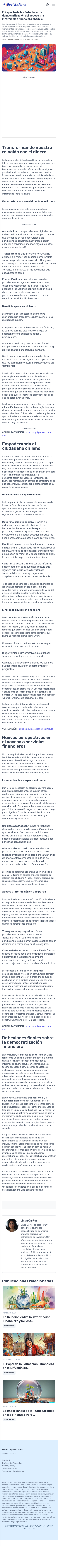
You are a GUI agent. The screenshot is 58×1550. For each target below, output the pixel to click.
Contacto (6, 1460)
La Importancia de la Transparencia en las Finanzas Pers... (28, 1413)
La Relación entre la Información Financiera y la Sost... (26, 1319)
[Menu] (53, 5)
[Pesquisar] (47, 5)
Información (9, 1326)
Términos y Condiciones (13, 1471)
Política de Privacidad (12, 1463)
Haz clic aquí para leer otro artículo (35, 729)
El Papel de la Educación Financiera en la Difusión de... (28, 1366)
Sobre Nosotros (9, 1468)
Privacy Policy (8, 1465)
